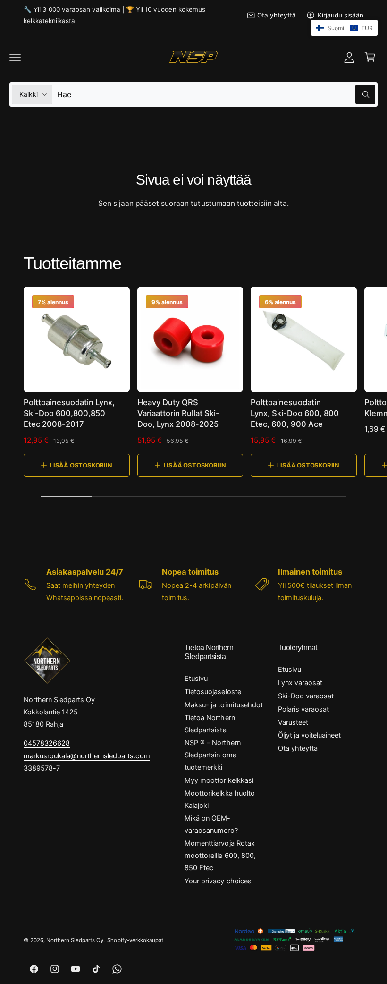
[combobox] (216, 94)
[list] (193, 584)
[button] (15, 57)
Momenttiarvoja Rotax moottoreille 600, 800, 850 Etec (220, 855)
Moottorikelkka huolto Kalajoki (219, 799)
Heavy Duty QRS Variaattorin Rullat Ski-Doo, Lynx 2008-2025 (178, 413)
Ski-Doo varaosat (306, 696)
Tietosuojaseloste (213, 691)
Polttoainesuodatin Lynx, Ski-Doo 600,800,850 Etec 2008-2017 (69, 413)
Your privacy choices (218, 881)
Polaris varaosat (303, 709)
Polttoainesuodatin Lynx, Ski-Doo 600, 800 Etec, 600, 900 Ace (294, 413)
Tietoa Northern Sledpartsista (210, 723)
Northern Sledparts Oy (74, 940)
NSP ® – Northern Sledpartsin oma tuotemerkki (212, 755)
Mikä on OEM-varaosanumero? (211, 824)
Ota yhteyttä (276, 15)
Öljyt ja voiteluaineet (309, 735)
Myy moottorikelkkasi (219, 780)
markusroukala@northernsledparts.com (87, 756)
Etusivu (196, 678)
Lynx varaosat (300, 683)
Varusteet (293, 722)
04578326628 (47, 743)
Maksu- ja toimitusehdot (223, 705)
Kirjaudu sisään (340, 15)
